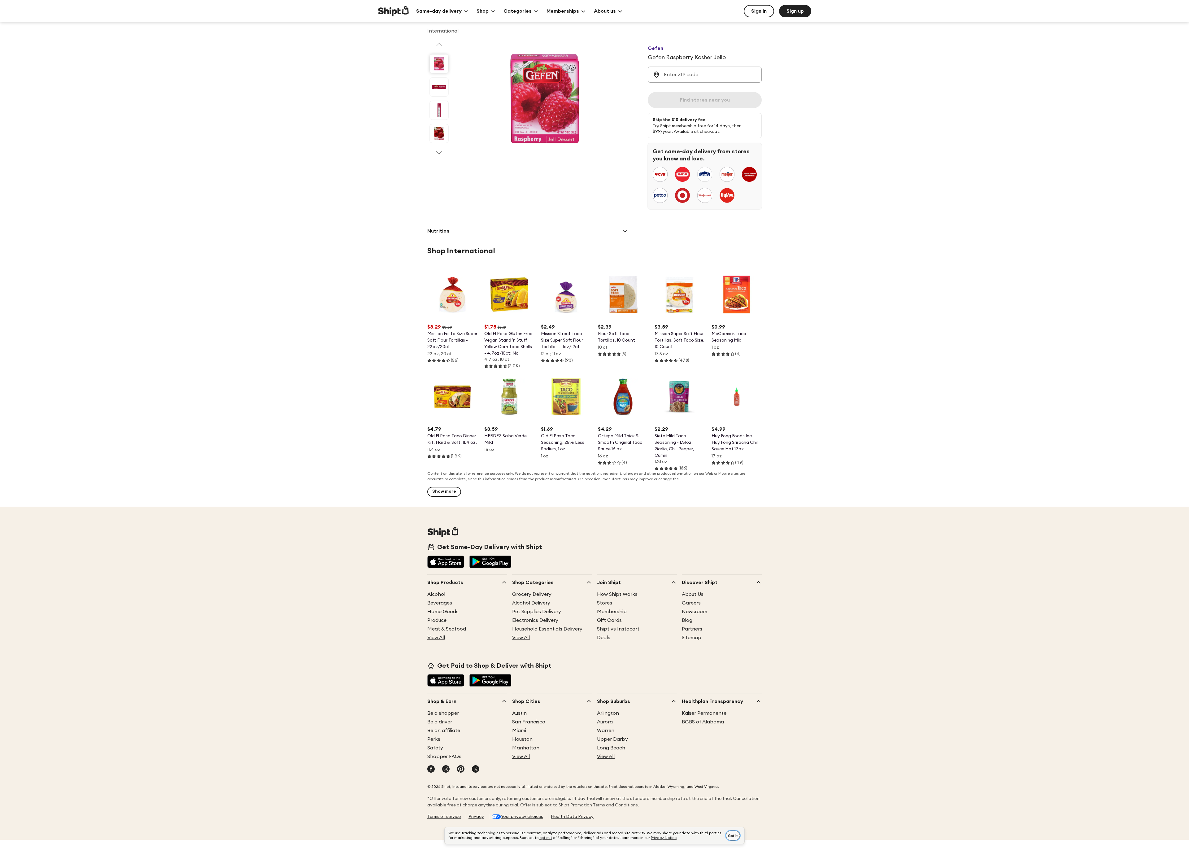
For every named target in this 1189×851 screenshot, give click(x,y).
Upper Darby (612, 739)
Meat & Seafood (446, 628)
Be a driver (439, 721)
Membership (612, 611)
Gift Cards (609, 620)
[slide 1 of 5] (439, 64)
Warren (605, 730)
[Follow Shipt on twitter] (475, 769)
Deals (603, 637)
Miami (519, 730)
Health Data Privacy (572, 816)
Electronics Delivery (535, 620)
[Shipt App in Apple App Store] (445, 562)
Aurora (605, 721)
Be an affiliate (443, 730)
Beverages (439, 602)
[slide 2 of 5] (439, 87)
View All (436, 637)
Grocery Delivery (531, 594)
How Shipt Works (617, 594)
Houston (522, 739)
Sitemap (691, 637)
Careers (691, 602)
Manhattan (525, 747)
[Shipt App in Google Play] (490, 562)
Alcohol (436, 594)
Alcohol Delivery (531, 602)
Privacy (476, 816)
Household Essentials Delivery (547, 628)
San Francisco (528, 721)
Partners (692, 628)
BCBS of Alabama (703, 721)
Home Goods (443, 611)
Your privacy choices (522, 816)
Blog (687, 620)
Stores (604, 602)
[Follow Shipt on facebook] (431, 769)
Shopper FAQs (444, 756)
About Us (692, 594)
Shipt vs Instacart (618, 628)
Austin (519, 713)
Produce (436, 620)
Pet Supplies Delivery (536, 611)
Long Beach (611, 747)
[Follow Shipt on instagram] (446, 769)
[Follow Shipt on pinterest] (460, 769)
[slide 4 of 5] (439, 133)
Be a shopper (443, 713)
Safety (435, 747)
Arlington (608, 713)
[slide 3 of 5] (439, 110)
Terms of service (444, 816)
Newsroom (694, 611)
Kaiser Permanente (704, 713)
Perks (433, 739)
